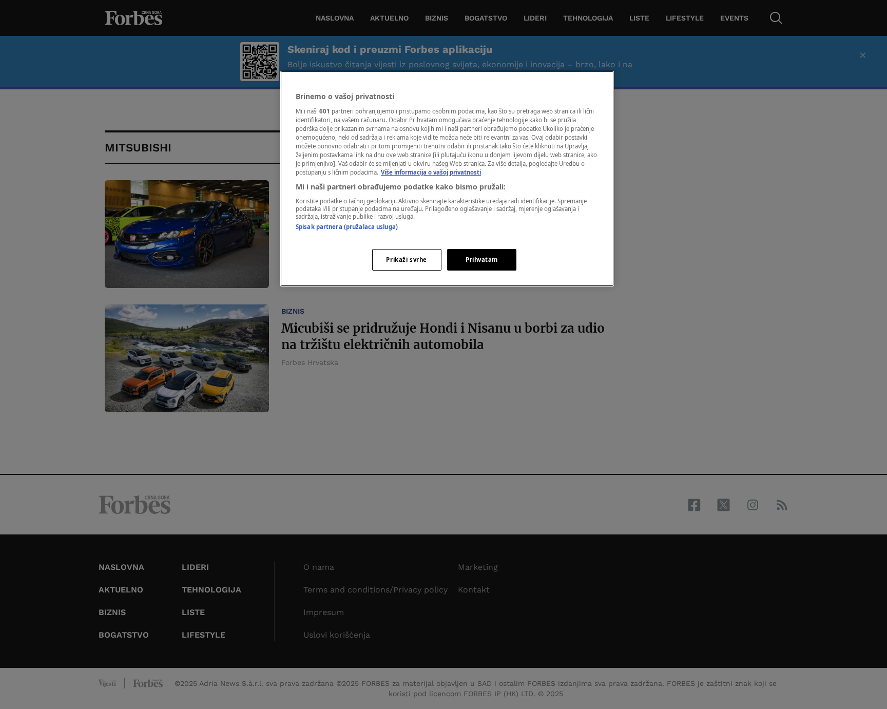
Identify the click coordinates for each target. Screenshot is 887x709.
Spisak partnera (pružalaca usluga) (347, 227)
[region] (447, 178)
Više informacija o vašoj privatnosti (431, 172)
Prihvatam (482, 259)
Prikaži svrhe (406, 259)
